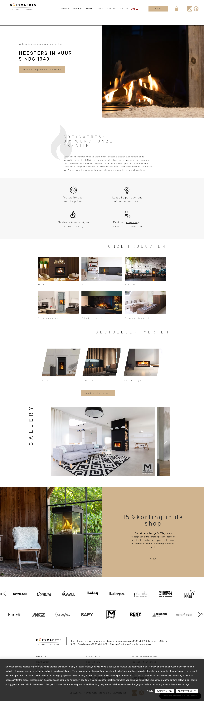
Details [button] (150, 691)
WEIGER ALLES (164, 691)
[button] (176, 8)
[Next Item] (165, 441)
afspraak (132, 222)
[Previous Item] (199, 594)
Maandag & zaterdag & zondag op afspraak (130, 644)
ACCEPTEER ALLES (187, 691)
